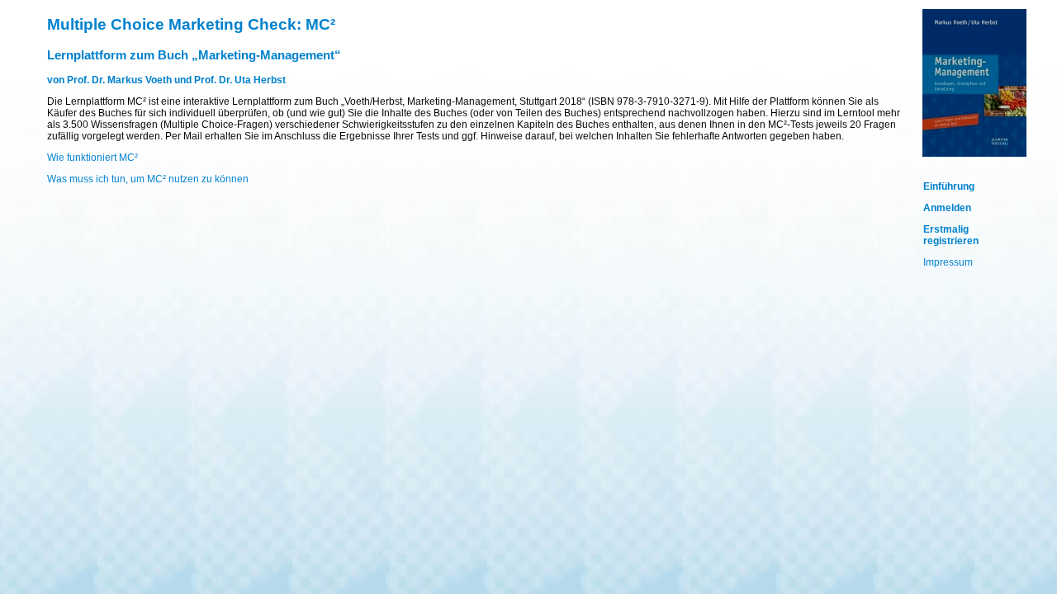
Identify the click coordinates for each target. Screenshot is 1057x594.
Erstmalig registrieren (951, 235)
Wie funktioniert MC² (92, 157)
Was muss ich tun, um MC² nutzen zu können (148, 179)
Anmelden (947, 208)
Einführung (948, 186)
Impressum (948, 262)
